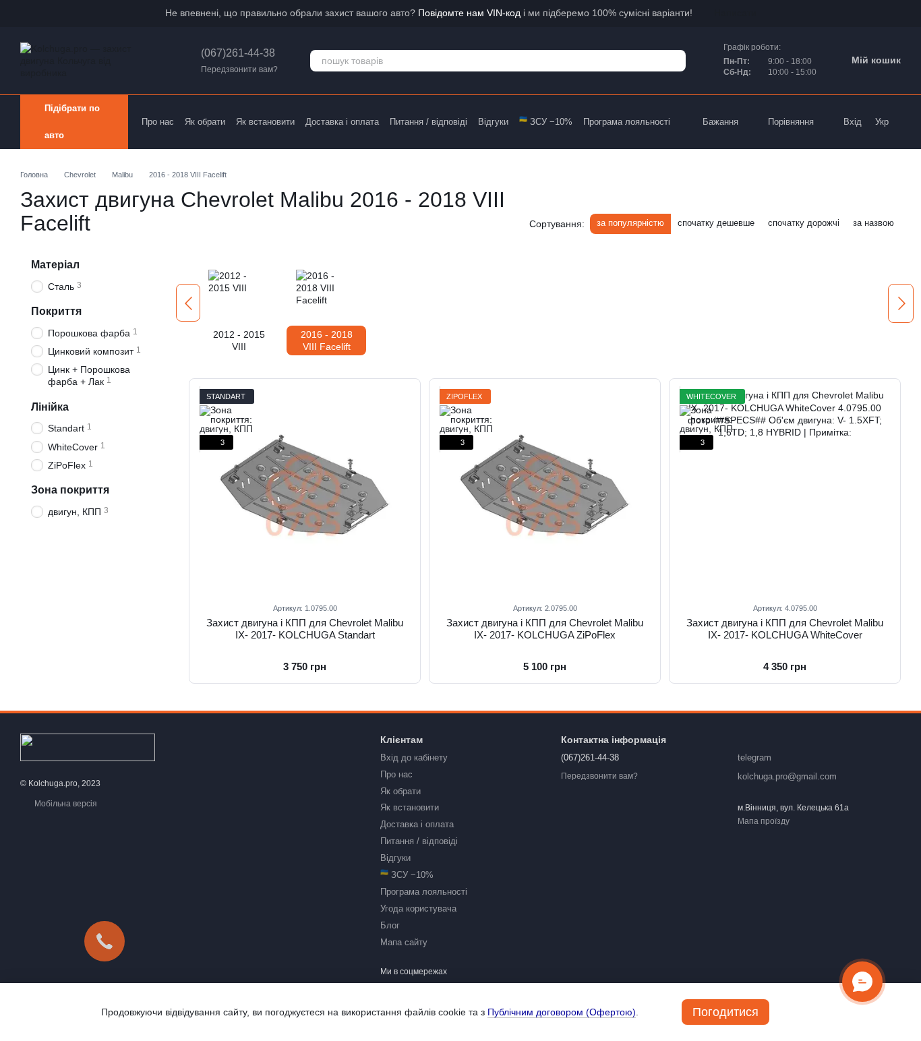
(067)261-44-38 (238, 53)
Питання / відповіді (428, 122)
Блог (390, 925)
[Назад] (188, 303)
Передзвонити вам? (239, 69)
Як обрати (205, 122)
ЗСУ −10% (545, 122)
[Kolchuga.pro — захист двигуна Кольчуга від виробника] (87, 746)
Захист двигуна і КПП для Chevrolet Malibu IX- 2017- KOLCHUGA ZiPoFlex (544, 629)
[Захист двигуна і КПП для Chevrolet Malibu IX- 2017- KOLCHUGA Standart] (305, 490)
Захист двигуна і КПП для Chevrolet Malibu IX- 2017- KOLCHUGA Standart (304, 629)
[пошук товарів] (675, 60)
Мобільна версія (64, 803)
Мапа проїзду (764, 821)
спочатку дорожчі (803, 223)
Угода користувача (418, 908)
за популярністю (630, 223)
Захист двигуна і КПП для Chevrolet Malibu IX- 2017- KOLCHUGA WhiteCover (784, 629)
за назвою (873, 223)
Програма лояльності (626, 122)
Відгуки (493, 122)
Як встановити (265, 122)
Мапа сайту (403, 942)
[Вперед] (901, 303)
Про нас (158, 122)
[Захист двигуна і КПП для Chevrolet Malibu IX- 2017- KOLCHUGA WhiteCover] (785, 490)
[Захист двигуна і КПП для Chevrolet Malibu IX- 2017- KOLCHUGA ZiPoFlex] (545, 490)
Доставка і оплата (342, 122)
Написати (735, 12)
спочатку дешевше (716, 223)
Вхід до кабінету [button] (414, 757)
